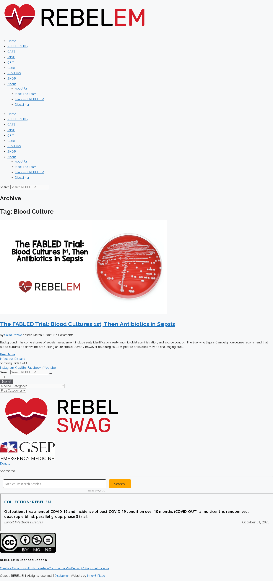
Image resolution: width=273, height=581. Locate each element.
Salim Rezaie (13, 335)
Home (11, 41)
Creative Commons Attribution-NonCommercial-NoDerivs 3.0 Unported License (54, 568)
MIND (11, 57)
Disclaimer (22, 104)
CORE (11, 68)
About (11, 84)
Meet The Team (26, 94)
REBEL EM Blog (18, 46)
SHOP (11, 78)
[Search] (50, 373)
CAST (11, 51)
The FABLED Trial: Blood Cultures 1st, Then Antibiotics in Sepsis (87, 324)
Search (4, 187)
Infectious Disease (12, 359)
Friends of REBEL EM (29, 99)
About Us (21, 88)
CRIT (10, 62)
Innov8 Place (96, 575)
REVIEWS (14, 73)
